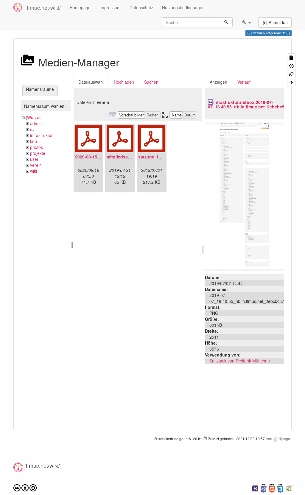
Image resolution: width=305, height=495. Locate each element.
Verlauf (243, 82)
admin (36, 123)
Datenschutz (141, 7)
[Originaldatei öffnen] (244, 196)
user (34, 159)
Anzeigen (218, 82)
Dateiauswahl (91, 82)
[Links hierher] (291, 73)
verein (36, 165)
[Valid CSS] (280, 487)
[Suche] (226, 22)
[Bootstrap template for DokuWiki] (255, 487)
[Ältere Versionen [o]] (291, 65)
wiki (33, 171)
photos (36, 147)
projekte (37, 153)
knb (33, 141)
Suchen (151, 82)
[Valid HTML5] (272, 487)
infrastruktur (41, 135)
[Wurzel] (33, 117)
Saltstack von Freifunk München (239, 361)
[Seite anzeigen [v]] (291, 57)
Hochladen (124, 82)
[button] (246, 22)
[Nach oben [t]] (291, 81)
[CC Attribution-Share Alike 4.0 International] (25, 487)
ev (32, 129)
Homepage (80, 7)
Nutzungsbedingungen (183, 7)
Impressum (110, 7)
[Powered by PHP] (264, 487)
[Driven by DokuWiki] (289, 487)
